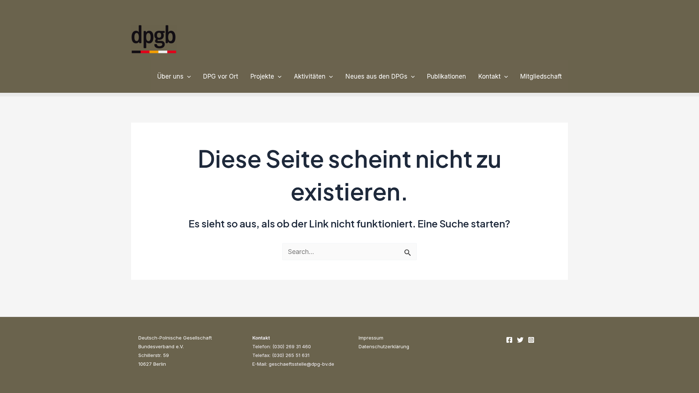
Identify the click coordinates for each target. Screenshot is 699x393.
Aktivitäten (309, 76)
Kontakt (489, 76)
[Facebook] (509, 340)
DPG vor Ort (220, 76)
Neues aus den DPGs (376, 76)
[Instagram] (531, 340)
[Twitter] (520, 340)
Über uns (170, 76)
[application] (187, 76)
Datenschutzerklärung (384, 346)
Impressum (371, 338)
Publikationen (446, 76)
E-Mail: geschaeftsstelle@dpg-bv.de (293, 364)
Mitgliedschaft (541, 76)
